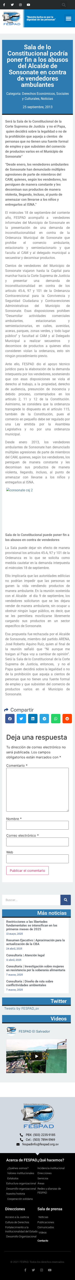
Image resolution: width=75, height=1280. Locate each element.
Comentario (17, 765)
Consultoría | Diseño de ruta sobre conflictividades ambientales (29, 983)
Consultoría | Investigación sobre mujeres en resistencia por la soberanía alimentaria (35, 968)
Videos (59, 1019)
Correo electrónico (22, 835)
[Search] (65, 900)
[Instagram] (20, 5)
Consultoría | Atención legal (25, 955)
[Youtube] (29, 5)
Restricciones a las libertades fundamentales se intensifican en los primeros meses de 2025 (31, 925)
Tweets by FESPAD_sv (21, 1008)
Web (9, 852)
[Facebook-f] (4, 5)
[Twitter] (12, 5)
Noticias (47, 99)
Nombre (14, 818)
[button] (68, 18)
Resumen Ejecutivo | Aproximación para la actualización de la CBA (35, 942)
